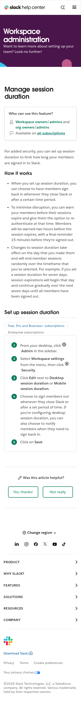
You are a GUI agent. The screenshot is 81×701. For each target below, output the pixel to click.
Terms (24, 663)
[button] (23, 492)
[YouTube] (55, 545)
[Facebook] (36, 545)
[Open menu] (74, 7)
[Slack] (37, 643)
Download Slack (16, 653)
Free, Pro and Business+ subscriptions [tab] (36, 326)
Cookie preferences (48, 663)
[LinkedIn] (17, 545)
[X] (45, 545)
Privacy (9, 663)
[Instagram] (26, 545)
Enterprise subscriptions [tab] (26, 332)
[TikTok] (64, 545)
